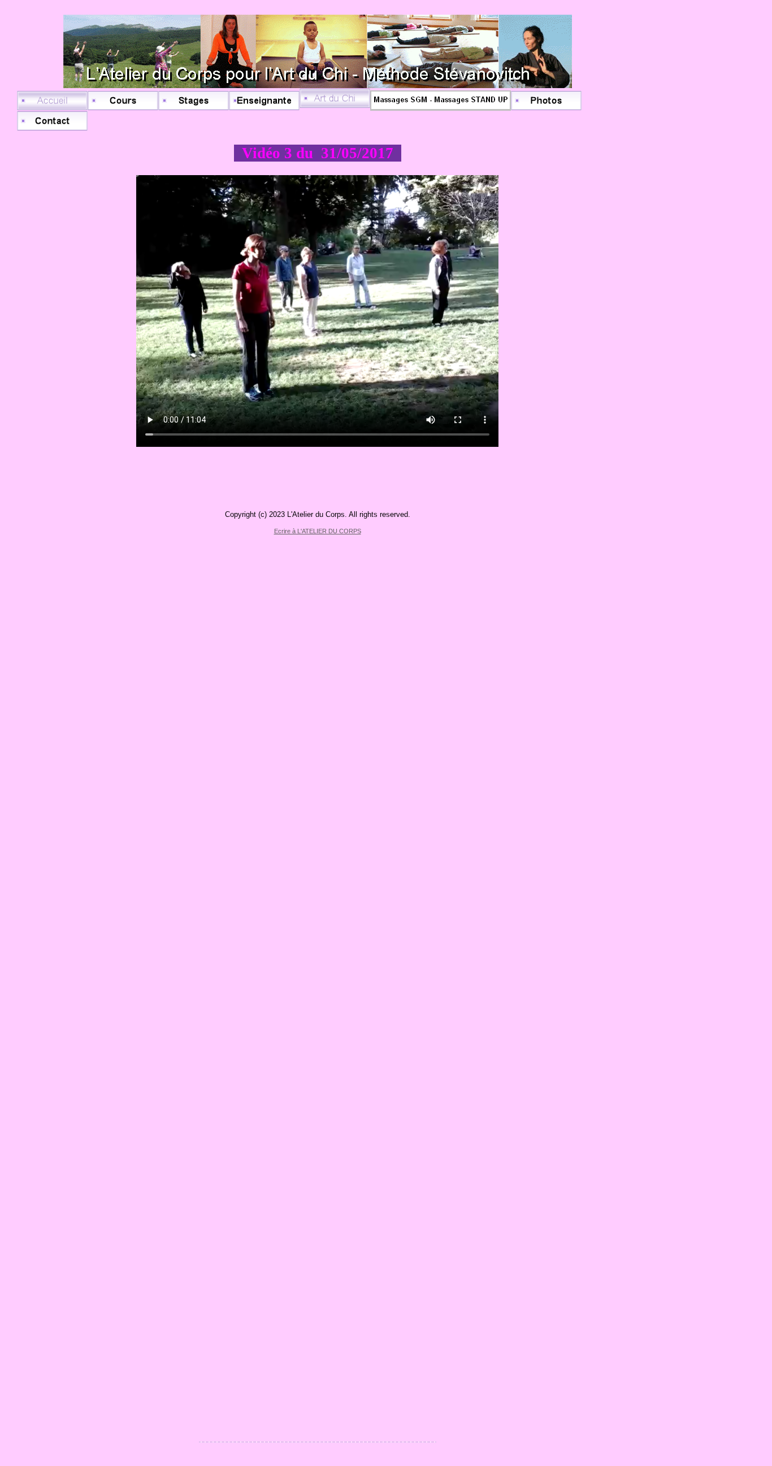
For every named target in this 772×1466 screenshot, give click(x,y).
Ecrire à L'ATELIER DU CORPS (317, 531)
